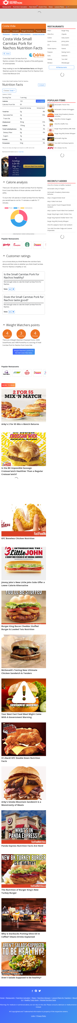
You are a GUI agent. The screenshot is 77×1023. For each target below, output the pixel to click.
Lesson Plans (59, 7)
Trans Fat (6, 118)
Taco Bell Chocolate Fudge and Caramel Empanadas (59, 229)
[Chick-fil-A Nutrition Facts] (16, 245)
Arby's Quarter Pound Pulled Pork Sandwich (60, 210)
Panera (64, 48)
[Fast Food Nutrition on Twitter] (39, 991)
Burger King (65, 30)
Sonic (49, 56)
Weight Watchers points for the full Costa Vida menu (24, 352)
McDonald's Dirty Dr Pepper (56, 189)
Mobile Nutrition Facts (48, 1000)
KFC (48, 45)
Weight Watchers (28, 31)
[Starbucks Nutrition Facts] (27, 245)
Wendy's (49, 63)
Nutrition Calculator (20, 7)
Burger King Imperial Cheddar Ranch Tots (60, 218)
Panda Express (51, 48)
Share (7, 53)
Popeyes (50, 52)
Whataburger (65, 63)
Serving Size (6, 97)
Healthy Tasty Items (32, 1000)
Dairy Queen (65, 38)
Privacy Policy (41, 1016)
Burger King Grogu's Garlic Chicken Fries (59, 214)
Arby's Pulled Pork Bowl (54, 201)
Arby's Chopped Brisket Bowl (56, 198)
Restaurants (6, 7)
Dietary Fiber (7, 132)
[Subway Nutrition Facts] (16, 373)
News (51, 7)
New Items (33, 7)
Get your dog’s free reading (34, 166)
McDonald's (65, 45)
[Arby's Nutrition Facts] (27, 373)
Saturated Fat (8, 115)
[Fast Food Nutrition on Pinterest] (36, 991)
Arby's (49, 30)
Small (9, 90)
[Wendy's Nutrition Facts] (6, 245)
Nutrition (6, 31)
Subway (49, 59)
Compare (42, 85)
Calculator (15, 31)
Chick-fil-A (50, 34)
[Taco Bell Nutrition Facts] (6, 373)
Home (2, 998)
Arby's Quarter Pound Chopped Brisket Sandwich (59, 206)
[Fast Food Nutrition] (12, 2)
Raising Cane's (66, 52)
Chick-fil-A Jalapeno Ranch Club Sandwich (59, 225)
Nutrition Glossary (44, 998)
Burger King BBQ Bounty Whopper (58, 221)
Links (33, 1016)
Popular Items (41, 31)
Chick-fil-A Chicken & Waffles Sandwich (59, 185)
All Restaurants (61, 67)
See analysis (40, 101)
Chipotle (64, 34)
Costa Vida (20, 151)
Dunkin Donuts (52, 41)
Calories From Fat (8, 104)
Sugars (5, 136)
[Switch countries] (67, 7)
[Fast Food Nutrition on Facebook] (32, 991)
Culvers (49, 38)
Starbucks (64, 56)
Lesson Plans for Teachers (61, 998)
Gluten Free (43, 7)
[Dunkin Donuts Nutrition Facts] (37, 245)
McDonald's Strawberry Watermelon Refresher (58, 193)
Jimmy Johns (65, 41)
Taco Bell (64, 59)
